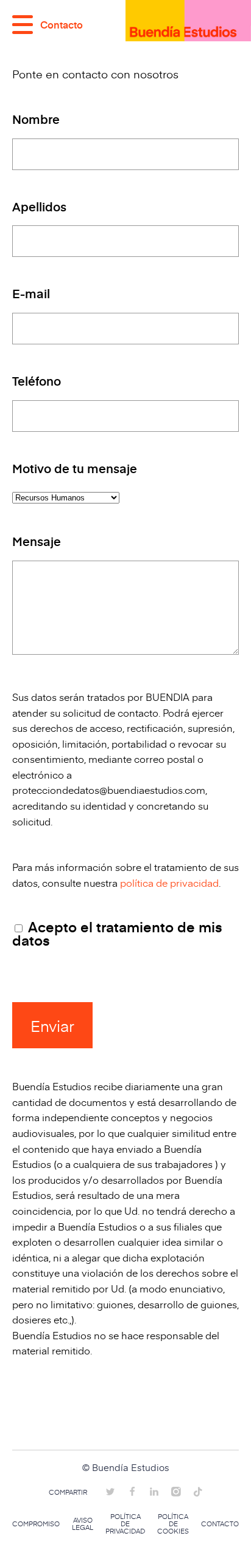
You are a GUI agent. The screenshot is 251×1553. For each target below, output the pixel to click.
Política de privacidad (125, 1524)
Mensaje (36, 542)
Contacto (220, 1523)
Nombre (36, 120)
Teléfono (36, 382)
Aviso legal (82, 1524)
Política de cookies (173, 1524)
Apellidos (39, 207)
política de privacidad (169, 882)
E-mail (31, 294)
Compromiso (36, 1523)
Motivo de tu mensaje (74, 469)
